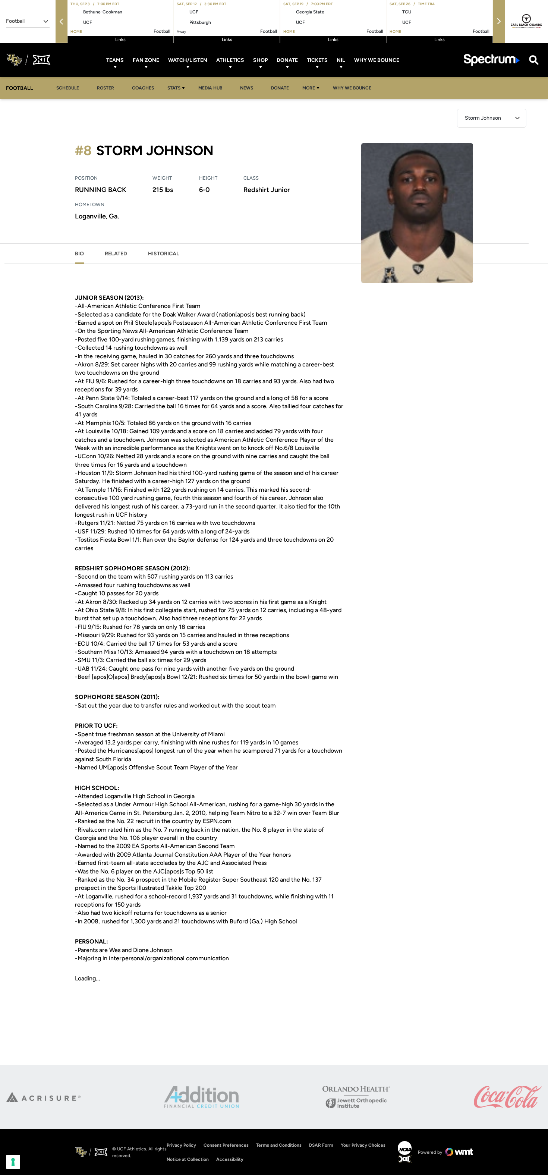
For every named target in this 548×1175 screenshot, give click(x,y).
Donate (287, 60)
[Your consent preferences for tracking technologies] (13, 1162)
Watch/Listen (187, 60)
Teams (115, 60)
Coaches (143, 88)
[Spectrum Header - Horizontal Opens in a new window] (492, 60)
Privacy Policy (181, 1145)
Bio (79, 254)
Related (116, 254)
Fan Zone (146, 60)
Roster (105, 88)
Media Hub (212, 88)
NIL (341, 60)
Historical (163, 254)
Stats (173, 88)
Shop (260, 60)
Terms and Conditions (279, 1145)
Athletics (230, 60)
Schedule (67, 88)
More (308, 88)
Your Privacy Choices (363, 1145)
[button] (61, 21)
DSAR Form (321, 1145)
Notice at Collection (188, 1159)
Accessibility (229, 1159)
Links (120, 39)
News (246, 88)
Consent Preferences (226, 1145)
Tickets (317, 60)
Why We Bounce (376, 60)
